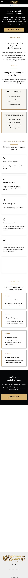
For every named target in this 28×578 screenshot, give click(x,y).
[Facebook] (13, 564)
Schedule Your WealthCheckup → (14, 397)
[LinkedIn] (15, 564)
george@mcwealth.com (14, 569)
